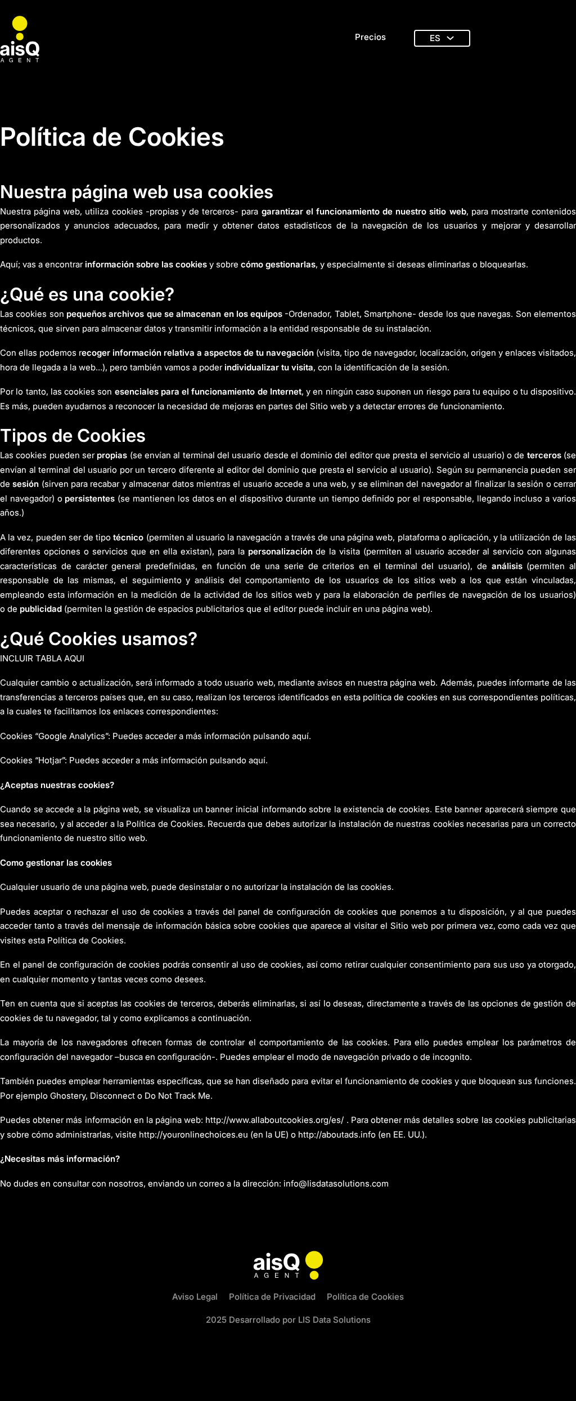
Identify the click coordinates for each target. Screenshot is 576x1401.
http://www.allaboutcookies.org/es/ (274, 1119)
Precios (370, 37)
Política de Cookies (365, 1296)
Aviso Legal (195, 1296)
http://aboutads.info (337, 1134)
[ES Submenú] (450, 38)
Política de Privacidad (272, 1296)
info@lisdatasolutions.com (336, 1183)
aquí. (301, 736)
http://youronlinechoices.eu (193, 1134)
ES (435, 38)
